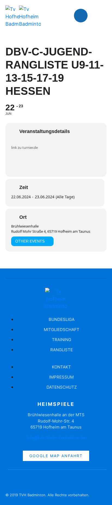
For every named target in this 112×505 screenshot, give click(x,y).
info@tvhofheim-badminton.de (56, 437)
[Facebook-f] (12, 482)
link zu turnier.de (24, 147)
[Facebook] (81, 15)
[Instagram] (97, 15)
